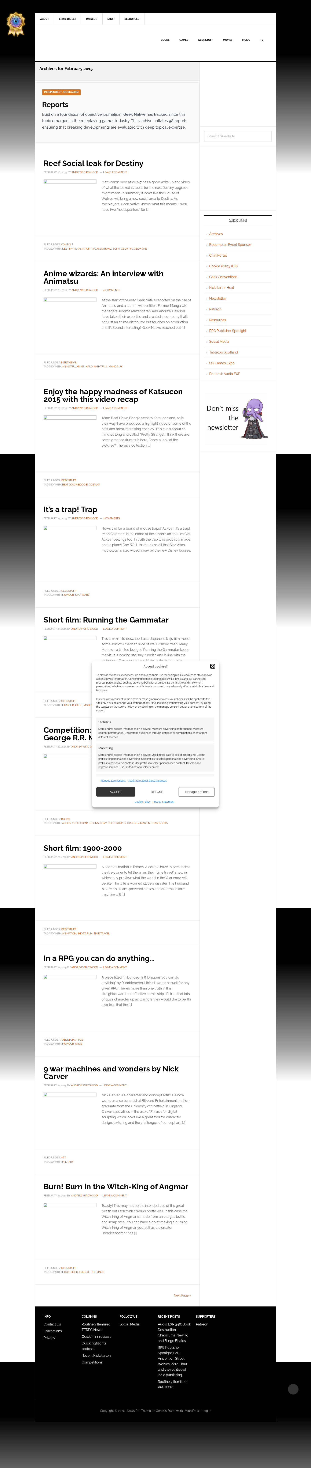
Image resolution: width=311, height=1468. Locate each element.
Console (67, 244)
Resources (217, 320)
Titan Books (159, 823)
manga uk (115, 366)
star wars (82, 594)
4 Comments (111, 290)
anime (80, 366)
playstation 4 (102, 248)
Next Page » (182, 1295)
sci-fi (116, 248)
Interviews (68, 362)
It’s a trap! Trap (70, 509)
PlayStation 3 (83, 248)
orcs (78, 1043)
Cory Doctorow (111, 823)
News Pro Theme (139, 1410)
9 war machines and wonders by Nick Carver (111, 1072)
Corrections (53, 1331)
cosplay (94, 484)
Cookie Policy (143, 801)
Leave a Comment (115, 172)
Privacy (49, 1338)
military (68, 1161)
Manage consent (293, 1389)
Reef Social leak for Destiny (93, 163)
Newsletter (217, 298)
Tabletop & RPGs (72, 1039)
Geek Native (71, 43)
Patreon (215, 309)
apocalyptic (70, 823)
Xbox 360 (127, 248)
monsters (90, 705)
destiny (67, 248)
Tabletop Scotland (223, 352)
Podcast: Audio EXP (224, 374)
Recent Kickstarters (97, 1356)
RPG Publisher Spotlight (227, 331)
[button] (213, 666)
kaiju (78, 705)
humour (68, 594)
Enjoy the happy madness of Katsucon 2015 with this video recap (113, 395)
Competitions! (92, 1362)
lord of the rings (91, 1272)
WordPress (192, 1410)
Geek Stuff (68, 480)
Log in (207, 1410)
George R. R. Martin (137, 823)
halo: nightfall (96, 366)
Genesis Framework (169, 1410)
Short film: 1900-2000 (83, 848)
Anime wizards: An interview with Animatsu (104, 277)
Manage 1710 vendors (113, 780)
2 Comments (111, 518)
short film (84, 933)
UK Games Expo (222, 363)
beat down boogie (75, 484)
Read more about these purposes (147, 780)
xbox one (140, 248)
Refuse (157, 792)
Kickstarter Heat (221, 288)
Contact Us (52, 1324)
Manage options (196, 792)
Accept (116, 792)
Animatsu (68, 366)
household (70, 1272)
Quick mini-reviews (96, 1337)
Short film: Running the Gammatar (106, 619)
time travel (102, 933)
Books (65, 819)
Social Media (219, 342)
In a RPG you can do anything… (99, 958)
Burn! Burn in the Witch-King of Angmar (116, 1186)
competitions (89, 823)
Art (63, 1157)
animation (69, 933)
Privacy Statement (163, 801)
